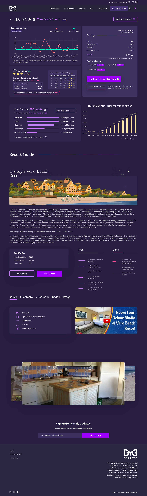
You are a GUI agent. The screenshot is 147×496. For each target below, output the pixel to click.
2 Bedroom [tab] (42, 297)
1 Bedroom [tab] (26, 297)
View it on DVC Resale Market (102, 79)
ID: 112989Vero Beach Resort (63, 79)
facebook (133, 2)
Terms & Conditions (16, 454)
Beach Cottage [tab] (61, 297)
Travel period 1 (64, 111)
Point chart (22, 273)
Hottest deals (69, 8)
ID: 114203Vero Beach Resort (63, 81)
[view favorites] (135, 8)
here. (26, 62)
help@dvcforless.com (119, 2)
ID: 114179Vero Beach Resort (63, 85)
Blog (91, 8)
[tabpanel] (74, 317)
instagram (129, 2)
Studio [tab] (13, 297)
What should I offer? (96, 87)
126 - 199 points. (34, 80)
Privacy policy (14, 458)
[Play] (106, 321)
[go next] (135, 383)
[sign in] (130, 8)
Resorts (82, 8)
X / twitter (137, 2)
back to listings (11, 19)
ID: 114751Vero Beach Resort (63, 83)
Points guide (102, 8)
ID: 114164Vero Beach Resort (63, 87)
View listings (54, 8)
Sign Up (119, 8)
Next (132, 139)
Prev (126, 139)
